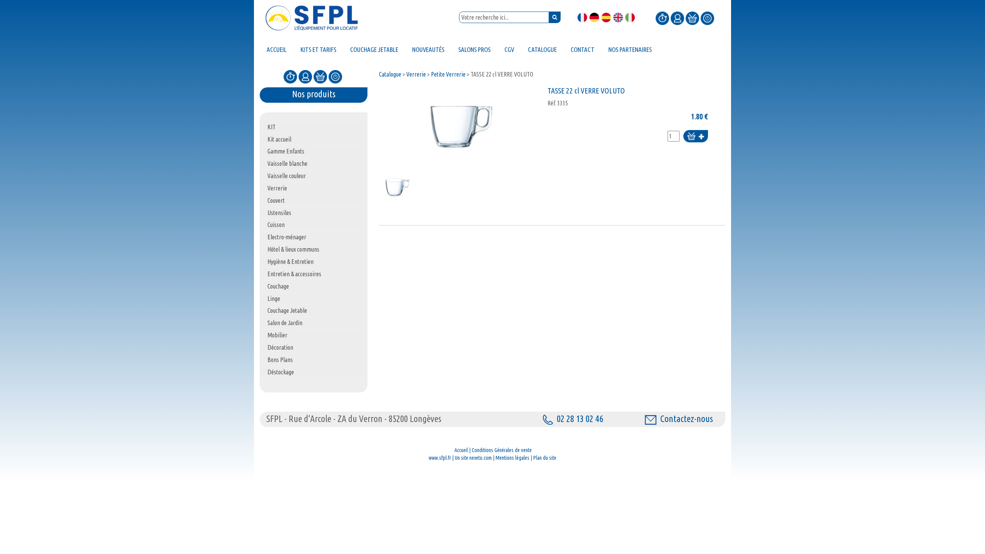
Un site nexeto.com (473, 458)
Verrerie (416, 74)
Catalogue (390, 74)
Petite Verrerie (448, 74)
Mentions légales (512, 458)
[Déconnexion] (707, 17)
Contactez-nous (686, 419)
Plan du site (544, 458)
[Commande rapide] (662, 17)
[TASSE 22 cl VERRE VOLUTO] (461, 126)
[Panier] (692, 17)
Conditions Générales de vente (502, 450)
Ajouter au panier (695, 136)
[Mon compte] (677, 17)
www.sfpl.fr (440, 458)
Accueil (461, 450)
